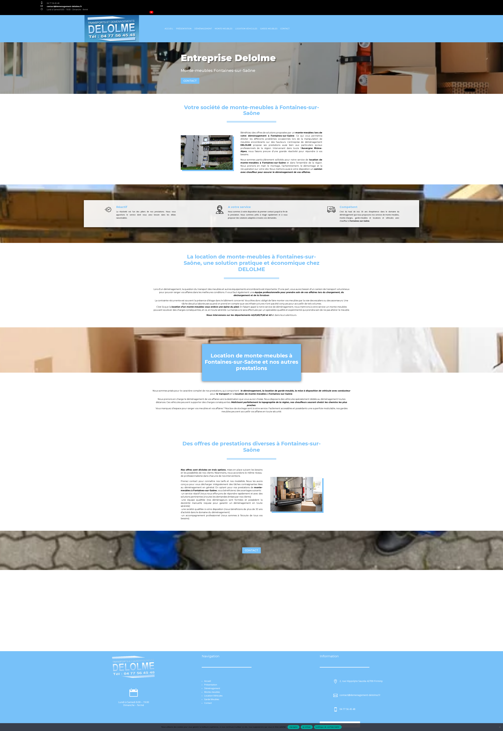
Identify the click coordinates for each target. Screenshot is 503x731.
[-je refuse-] (499, 727)
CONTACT (190, 80)
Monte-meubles (223, 28)
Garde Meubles (268, 28)
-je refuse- (306, 727)
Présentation (184, 28)
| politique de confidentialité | (327, 727)
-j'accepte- (293, 727)
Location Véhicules (246, 28)
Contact (284, 28)
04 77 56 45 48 (53, 3)
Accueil (169, 28)
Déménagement (203, 28)
